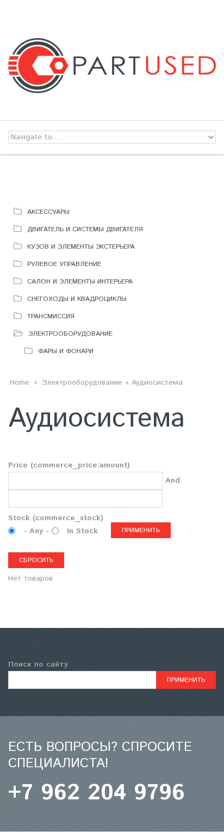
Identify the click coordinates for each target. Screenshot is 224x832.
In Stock (82, 531)
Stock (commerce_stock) (55, 518)
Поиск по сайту (38, 664)
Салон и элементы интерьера (80, 281)
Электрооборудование (70, 333)
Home (19, 382)
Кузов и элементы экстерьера (81, 246)
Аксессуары (48, 212)
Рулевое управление (64, 264)
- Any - (37, 531)
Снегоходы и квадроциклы (77, 299)
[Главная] (112, 44)
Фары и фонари (66, 351)
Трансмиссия (50, 316)
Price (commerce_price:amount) (69, 465)
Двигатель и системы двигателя (85, 229)
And (172, 480)
